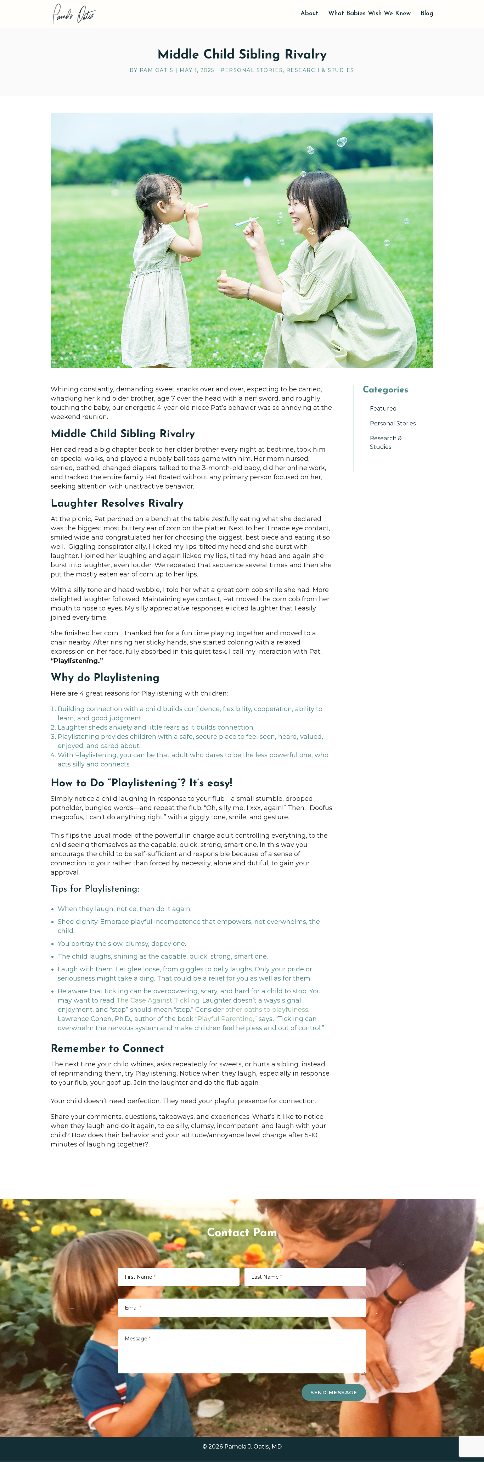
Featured (383, 408)
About (309, 14)
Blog (427, 14)
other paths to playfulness (266, 1010)
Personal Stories (251, 70)
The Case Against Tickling (157, 1000)
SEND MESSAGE (333, 1392)
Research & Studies (320, 70)
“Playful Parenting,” (226, 1019)
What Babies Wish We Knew (369, 14)
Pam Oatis (156, 70)
